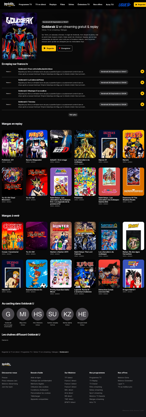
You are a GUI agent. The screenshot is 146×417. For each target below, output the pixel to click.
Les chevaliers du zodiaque (82, 161)
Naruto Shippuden (34, 160)
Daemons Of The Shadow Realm (130, 199)
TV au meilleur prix (125, 387)
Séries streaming (96, 390)
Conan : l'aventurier (10, 252)
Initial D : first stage (58, 160)
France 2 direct (70, 381)
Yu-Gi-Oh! (30, 198)
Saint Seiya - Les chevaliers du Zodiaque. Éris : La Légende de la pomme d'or (60, 201)
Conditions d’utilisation (39, 390)
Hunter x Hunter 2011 (59, 252)
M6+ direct (69, 390)
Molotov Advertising (10, 384)
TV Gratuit (93, 384)
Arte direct (69, 393)
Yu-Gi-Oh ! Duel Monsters (8, 199)
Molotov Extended (125, 381)
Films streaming (95, 387)
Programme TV (95, 377)
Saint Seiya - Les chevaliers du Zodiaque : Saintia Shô (109, 200)
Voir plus (73, 115)
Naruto (126, 160)
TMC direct (69, 399)
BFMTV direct (70, 402)
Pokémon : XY (8, 160)
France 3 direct (71, 384)
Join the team (7, 387)
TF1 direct (69, 377)
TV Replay (93, 381)
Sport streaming (95, 393)
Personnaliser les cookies (41, 393)
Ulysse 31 (103, 160)
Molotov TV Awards (97, 396)
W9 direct (68, 396)
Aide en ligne (36, 377)
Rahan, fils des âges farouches (131, 253)
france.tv (5, 340)
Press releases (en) (9, 381)
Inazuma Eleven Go (34, 290)
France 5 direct (70, 387)
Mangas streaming (96, 399)
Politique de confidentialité (41, 381)
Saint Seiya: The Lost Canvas (83, 253)
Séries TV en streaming (51, 30)
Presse (4, 377)
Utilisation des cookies (39, 387)
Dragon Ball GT (129, 290)
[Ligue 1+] (124, 4)
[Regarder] (142, 71)
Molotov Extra (123, 377)
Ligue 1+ (121, 384)
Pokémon (78, 198)
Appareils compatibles (39, 399)
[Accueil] (9, 4)
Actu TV (92, 402)
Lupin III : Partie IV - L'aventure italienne (83, 291)
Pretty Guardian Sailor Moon (59, 291)
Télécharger (35, 396)
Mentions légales (37, 384)
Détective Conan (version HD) (106, 291)
